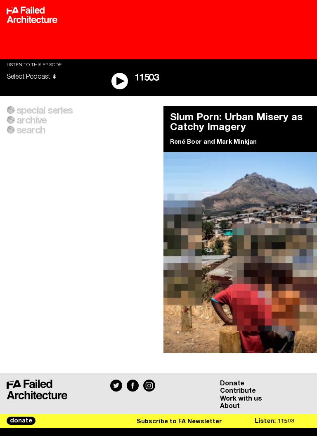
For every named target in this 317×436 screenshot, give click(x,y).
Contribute (238, 390)
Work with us (241, 398)
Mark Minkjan (237, 142)
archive (32, 121)
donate (21, 421)
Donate (232, 383)
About (230, 406)
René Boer (186, 142)
